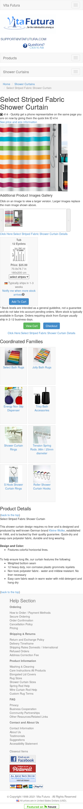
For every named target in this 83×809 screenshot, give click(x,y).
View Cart (32, 326)
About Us (15, 732)
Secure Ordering (20, 616)
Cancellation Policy (21, 624)
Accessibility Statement (24, 743)
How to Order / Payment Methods (30, 613)
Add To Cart (19, 301)
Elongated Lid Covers (23, 674)
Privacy (14, 705)
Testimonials (17, 736)
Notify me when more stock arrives (19, 292)
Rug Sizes (16, 678)
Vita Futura (11, 5)
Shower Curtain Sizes (23, 682)
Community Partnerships (25, 713)
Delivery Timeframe (22, 643)
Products (10, 57)
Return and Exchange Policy (27, 639)
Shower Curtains (16, 71)
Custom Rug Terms (21, 693)
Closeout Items (19, 751)
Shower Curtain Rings (13, 447)
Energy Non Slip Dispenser (13, 408)
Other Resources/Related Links (29, 716)
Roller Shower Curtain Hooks (42, 486)
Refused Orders (19, 651)
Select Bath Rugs (13, 367)
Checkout (51, 326)
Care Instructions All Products (28, 670)
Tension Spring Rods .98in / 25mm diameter (41, 449)
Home (6, 84)
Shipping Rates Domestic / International (34, 647)
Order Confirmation (21, 620)
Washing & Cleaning (22, 666)
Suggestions (17, 740)
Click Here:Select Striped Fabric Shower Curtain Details (34, 234)
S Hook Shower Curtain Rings (13, 486)
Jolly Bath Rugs (41, 367)
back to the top (10, 515)
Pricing (14, 628)
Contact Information (22, 728)
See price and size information (18, 122)
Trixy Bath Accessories (42, 408)
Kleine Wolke (57, 530)
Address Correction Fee (24, 655)
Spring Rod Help (20, 686)
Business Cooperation (23, 709)
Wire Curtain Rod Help (23, 690)
